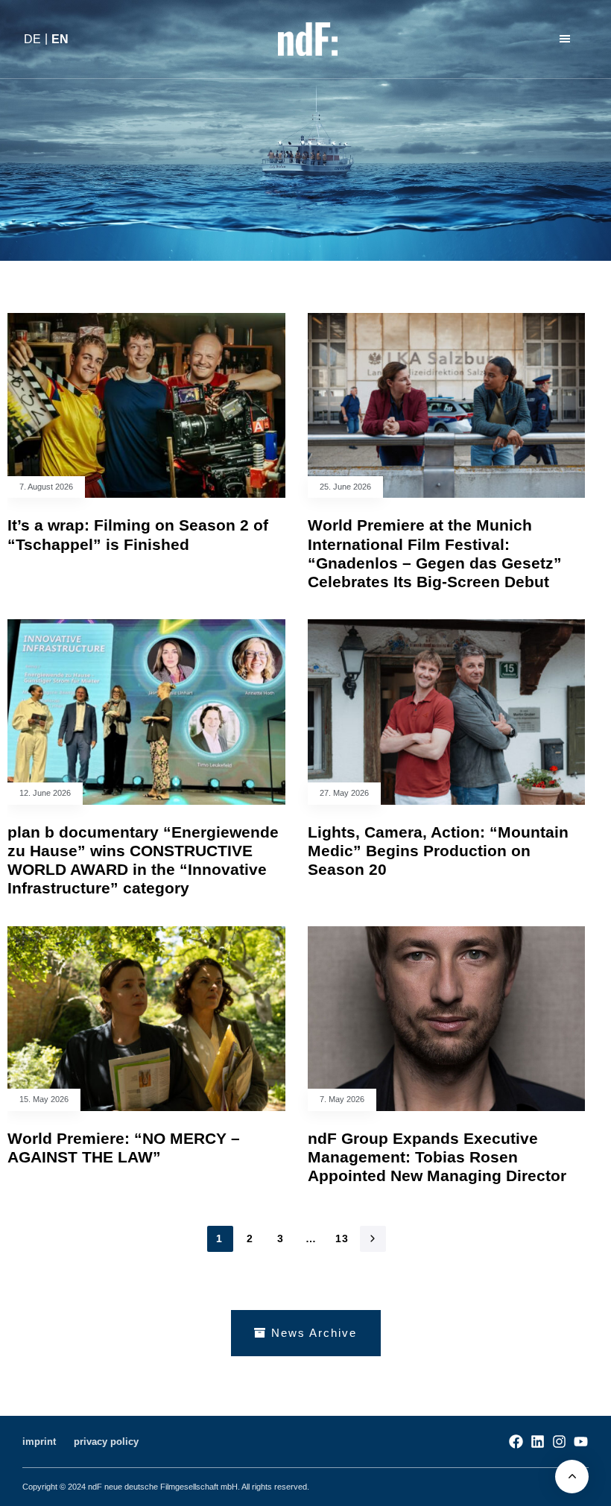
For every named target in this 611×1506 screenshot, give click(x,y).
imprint (39, 1441)
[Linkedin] (538, 1441)
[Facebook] (516, 1441)
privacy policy (106, 1441)
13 (342, 1238)
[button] (567, 39)
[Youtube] (581, 1441)
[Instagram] (559, 1441)
